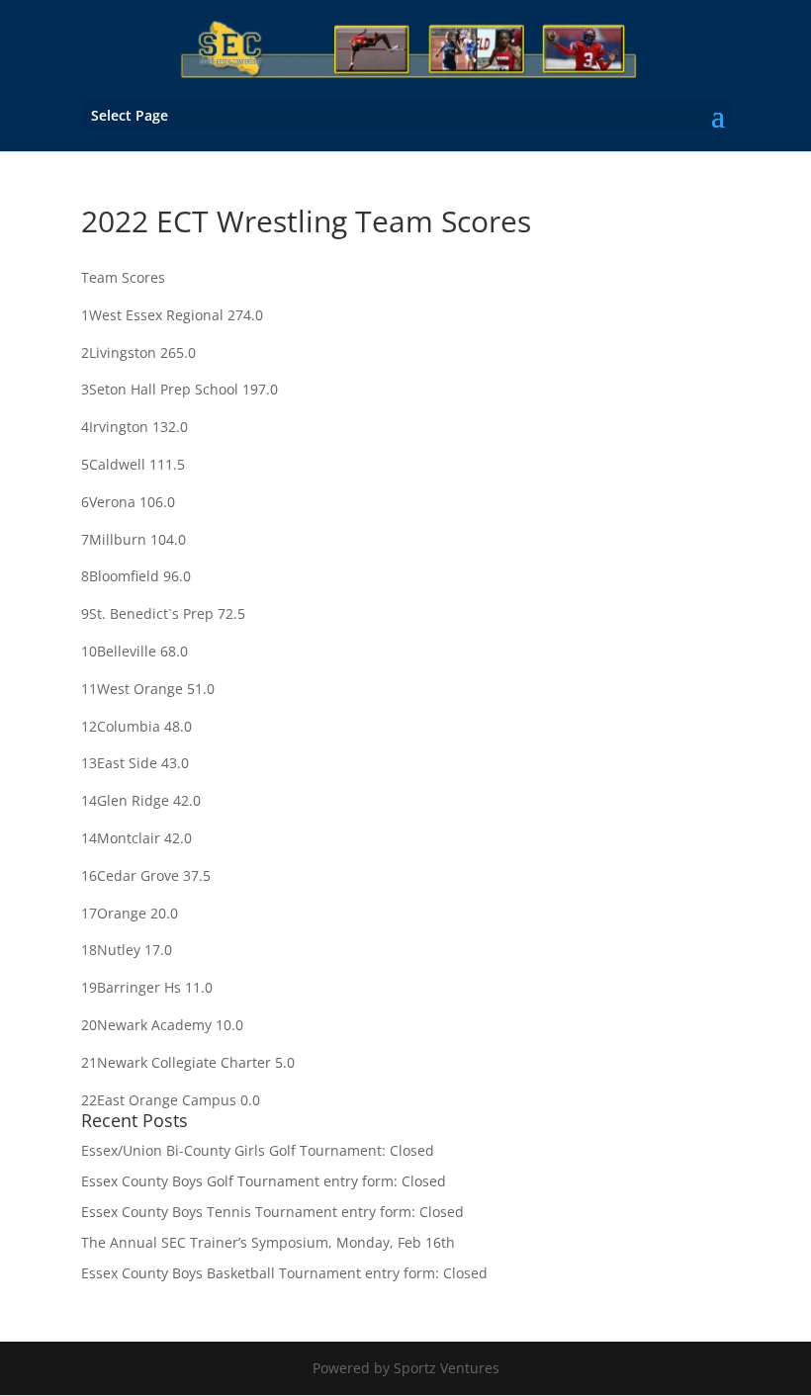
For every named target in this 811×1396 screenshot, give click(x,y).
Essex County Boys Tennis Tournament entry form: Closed (272, 1211)
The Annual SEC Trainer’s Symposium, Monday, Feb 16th (268, 1242)
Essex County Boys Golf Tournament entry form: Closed (263, 1181)
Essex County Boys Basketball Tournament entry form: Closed (284, 1273)
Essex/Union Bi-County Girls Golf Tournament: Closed (257, 1150)
